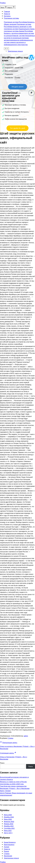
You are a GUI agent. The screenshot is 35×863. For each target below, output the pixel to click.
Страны (10, 738)
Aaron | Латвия (5, 791)
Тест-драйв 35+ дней (17, 128)
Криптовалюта (9, 844)
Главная (7, 11)
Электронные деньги (15, 51)
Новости (7, 14)
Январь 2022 (8, 824)
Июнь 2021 (8, 830)
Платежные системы (19, 31)
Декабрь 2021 (9, 826)
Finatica (3, 3)
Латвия (6, 847)
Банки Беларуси (10, 842)
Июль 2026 (8, 815)
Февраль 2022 (9, 821)
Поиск (2, 763)
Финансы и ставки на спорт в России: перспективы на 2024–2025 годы (13, 783)
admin (26, 736)
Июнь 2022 (8, 819)
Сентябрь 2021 (9, 828)
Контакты (7, 16)
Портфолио (9, 77)
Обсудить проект (18, 87)
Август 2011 (8, 833)
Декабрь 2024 (9, 817)
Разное (6, 851)
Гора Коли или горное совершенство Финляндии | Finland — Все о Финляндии (14, 787)
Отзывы (17, 77)
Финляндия (8, 856)
